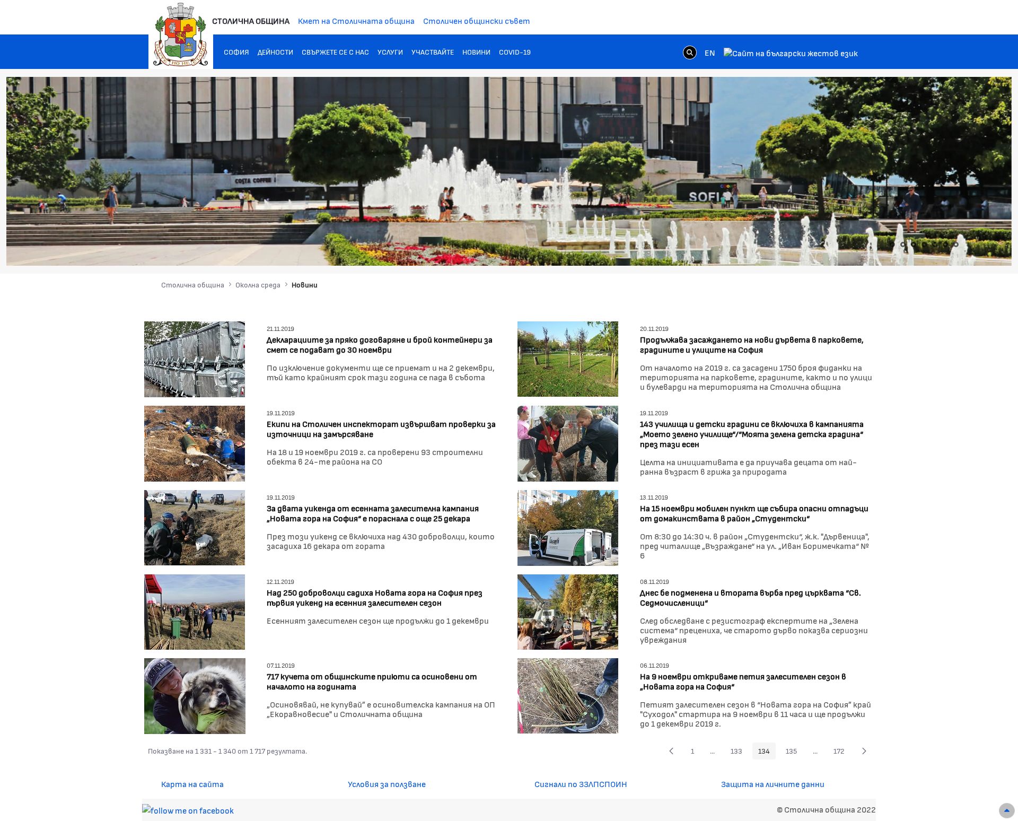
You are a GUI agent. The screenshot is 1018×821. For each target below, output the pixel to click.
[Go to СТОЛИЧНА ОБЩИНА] (180, 34)
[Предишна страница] (671, 751)
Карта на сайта (192, 784)
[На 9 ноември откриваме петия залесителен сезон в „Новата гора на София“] (567, 694)
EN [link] (710, 52)
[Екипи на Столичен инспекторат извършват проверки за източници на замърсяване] (194, 442)
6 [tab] (945, 244)
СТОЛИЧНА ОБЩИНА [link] (250, 20)
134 (767, 752)
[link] (689, 52)
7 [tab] (956, 244)
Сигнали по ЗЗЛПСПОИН (580, 784)
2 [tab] (903, 244)
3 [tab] (913, 244)
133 (739, 752)
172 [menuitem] (841, 752)
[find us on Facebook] (188, 809)
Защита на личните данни (772, 784)
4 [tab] (924, 244)
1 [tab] (892, 244)
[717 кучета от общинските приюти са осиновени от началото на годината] (194, 694)
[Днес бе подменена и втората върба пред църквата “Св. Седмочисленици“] (567, 611)
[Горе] (1007, 810)
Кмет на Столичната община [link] (356, 20)
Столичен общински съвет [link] (476, 20)
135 (794, 752)
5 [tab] (934, 244)
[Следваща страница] (864, 751)
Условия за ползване (387, 784)
